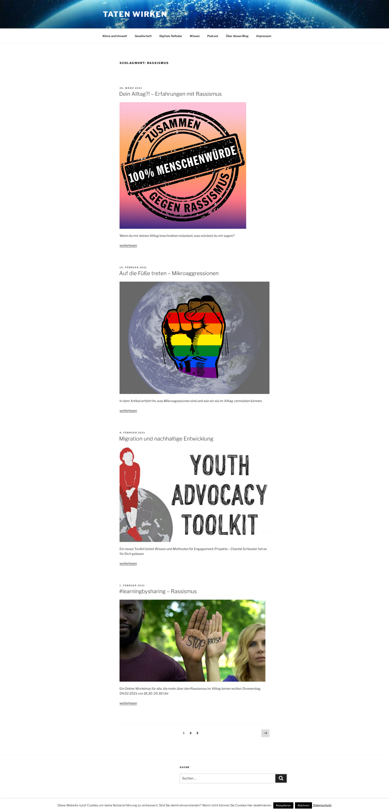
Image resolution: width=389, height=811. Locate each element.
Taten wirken (135, 14)
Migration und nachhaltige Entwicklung (166, 438)
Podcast (212, 36)
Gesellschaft (143, 36)
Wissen (195, 36)
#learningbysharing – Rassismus (158, 591)
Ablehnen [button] (303, 805)
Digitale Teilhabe (170, 36)
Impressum (263, 36)
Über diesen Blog (237, 36)
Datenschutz (322, 805)
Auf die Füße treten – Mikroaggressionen (169, 273)
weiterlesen (128, 245)
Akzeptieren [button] (283, 805)
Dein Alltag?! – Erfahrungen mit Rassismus (170, 94)
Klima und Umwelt (115, 36)
